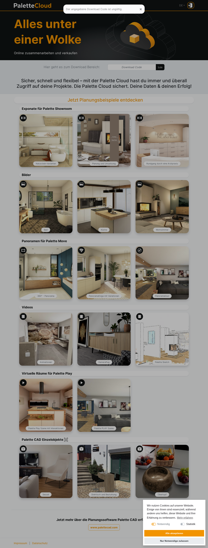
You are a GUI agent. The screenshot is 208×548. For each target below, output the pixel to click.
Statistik (190, 524)
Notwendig (163, 524)
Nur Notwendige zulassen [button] (174, 541)
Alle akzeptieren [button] (174, 533)
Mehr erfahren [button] (185, 517)
